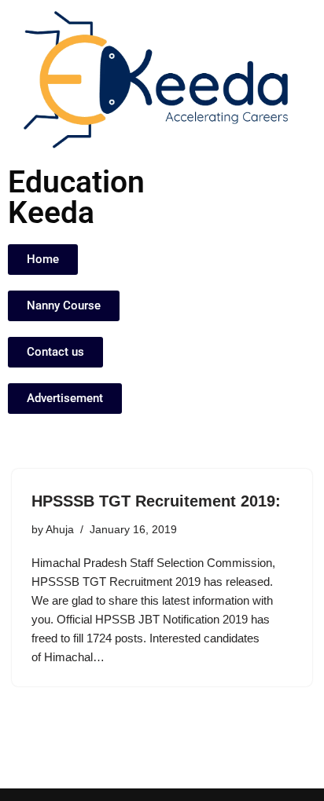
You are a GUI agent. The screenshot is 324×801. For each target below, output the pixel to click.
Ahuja (60, 530)
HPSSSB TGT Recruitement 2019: (156, 501)
